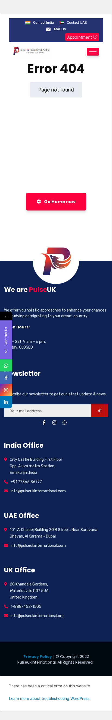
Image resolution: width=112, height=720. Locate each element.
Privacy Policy (37, 656)
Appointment (79, 37)
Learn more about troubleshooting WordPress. (50, 698)
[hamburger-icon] (93, 52)
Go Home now (59, 202)
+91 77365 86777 (26, 482)
